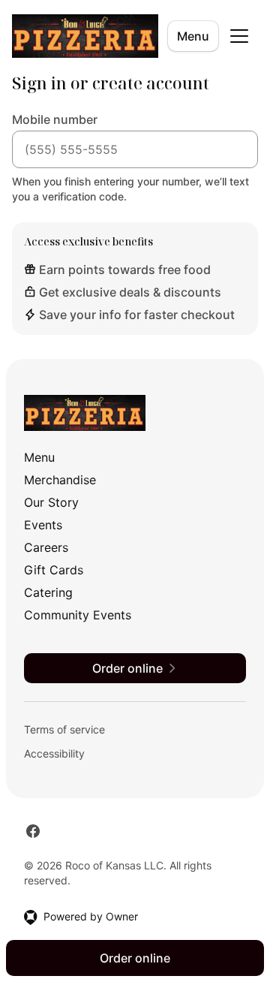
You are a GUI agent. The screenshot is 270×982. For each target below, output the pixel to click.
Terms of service (64, 729)
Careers (46, 547)
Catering (48, 592)
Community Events (77, 614)
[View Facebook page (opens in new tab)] (33, 831)
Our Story (51, 502)
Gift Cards (53, 569)
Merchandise (60, 479)
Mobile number (55, 119)
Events (43, 524)
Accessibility (54, 753)
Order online (135, 957)
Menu (193, 36)
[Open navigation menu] (239, 36)
